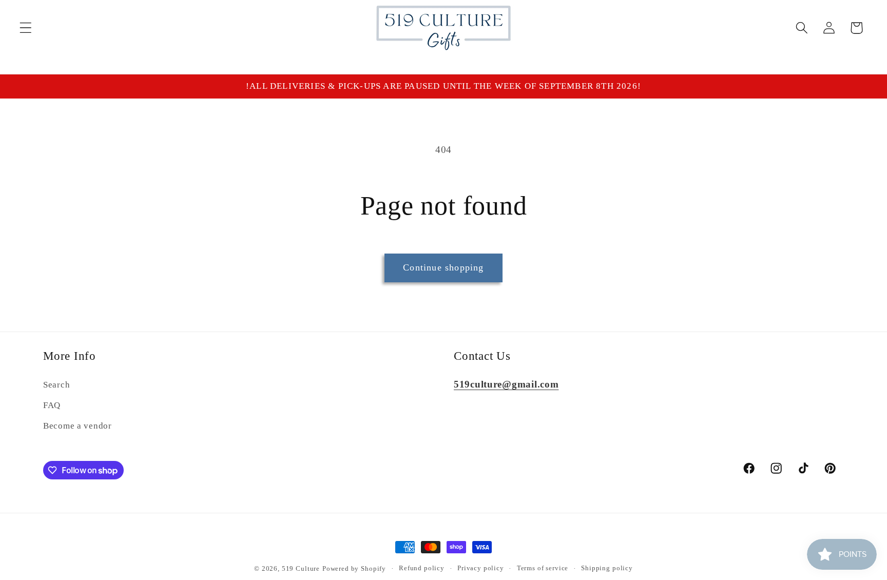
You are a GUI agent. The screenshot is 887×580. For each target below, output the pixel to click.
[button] (26, 28)
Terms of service (542, 568)
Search (56, 385)
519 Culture (301, 568)
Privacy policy (480, 568)
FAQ (52, 405)
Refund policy (422, 568)
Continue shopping (443, 267)
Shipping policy (607, 568)
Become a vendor (77, 426)
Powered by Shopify (354, 568)
